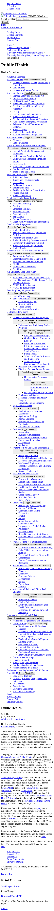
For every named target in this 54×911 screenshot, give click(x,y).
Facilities (17, 269)
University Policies (15, 93)
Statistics (22, 586)
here (3, 846)
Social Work (24, 500)
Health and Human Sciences (25, 473)
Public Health (30, 353)
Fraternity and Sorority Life (25, 237)
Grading (16, 206)
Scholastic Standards (22, 209)
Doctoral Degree (26, 642)
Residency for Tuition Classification (29, 190)
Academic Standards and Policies (22, 198)
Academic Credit (20, 214)
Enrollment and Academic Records (28, 665)
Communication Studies (29, 510)
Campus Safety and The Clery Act (28, 96)
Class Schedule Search (11, 27)
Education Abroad (21, 298)
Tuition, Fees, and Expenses (25, 662)
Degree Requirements (22, 219)
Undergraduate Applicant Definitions (29, 156)
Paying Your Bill (20, 193)
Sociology (23, 539)
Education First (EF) (27, 301)
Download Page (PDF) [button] (11, 896)
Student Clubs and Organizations (28, 245)
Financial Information (16, 174)
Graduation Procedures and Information (31, 222)
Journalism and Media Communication (28, 522)
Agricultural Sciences (22, 405)
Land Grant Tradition (22, 676)
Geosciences (24, 557)
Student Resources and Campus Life (29, 259)
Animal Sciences (26, 419)
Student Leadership (21, 230)
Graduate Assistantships (23, 657)
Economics (23, 513)
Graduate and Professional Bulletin (23, 615)
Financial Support (21, 660)
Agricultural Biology (27, 416)
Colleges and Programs (17, 50)
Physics (21, 581)
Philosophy (23, 529)
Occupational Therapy (28, 495)
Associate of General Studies (31, 366)
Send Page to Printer (10, 886)
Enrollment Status (21, 187)
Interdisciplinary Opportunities (21, 290)
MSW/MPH (32, 788)
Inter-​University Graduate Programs (34, 655)
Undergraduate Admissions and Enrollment (26, 145)
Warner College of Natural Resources (30, 542)
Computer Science (26, 576)
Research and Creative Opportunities (29, 232)
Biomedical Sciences (27, 599)
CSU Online (18, 182)
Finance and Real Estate (29, 440)
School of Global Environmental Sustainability (37, 362)
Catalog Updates (20, 143)
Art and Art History (27, 508)
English (21, 516)
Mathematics (24, 579)
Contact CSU (13, 854)
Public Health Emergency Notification (30, 121)
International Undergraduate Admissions (31, 166)
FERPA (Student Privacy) (24, 101)
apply (38, 808)
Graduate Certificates (28, 644)
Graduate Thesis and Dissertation (33, 649)
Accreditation (19, 686)
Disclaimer (12, 856)
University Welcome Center (25, 90)
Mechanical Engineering (29, 463)
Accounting (23, 432)
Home (10, 45)
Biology (22, 571)
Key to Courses (14, 696)
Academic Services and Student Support (25, 250)
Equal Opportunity (15, 859)
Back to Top (6, 874)
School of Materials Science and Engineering (37, 357)
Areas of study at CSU (11, 777)
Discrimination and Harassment (27, 114)
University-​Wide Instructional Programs (31, 317)
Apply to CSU (13, 851)
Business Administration (29, 435)
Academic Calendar (16, 77)
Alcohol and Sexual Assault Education (30, 119)
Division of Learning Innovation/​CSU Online (27, 670)
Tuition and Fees (20, 177)
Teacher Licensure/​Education (26, 309)
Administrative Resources (24, 266)
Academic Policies (21, 211)
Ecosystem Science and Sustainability (35, 547)
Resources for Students (23, 256)
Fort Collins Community (24, 691)
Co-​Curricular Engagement (19, 224)
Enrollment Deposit (21, 169)
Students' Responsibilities (24, 132)
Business (17, 429)
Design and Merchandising (30, 482)
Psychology (23, 584)
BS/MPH (28, 793)
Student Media (19, 248)
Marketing (23, 445)
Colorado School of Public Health (16, 757)
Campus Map (19, 87)
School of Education (27, 497)
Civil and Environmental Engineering (35, 458)
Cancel (4, 908)
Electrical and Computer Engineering (35, 460)
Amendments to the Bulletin (25, 667)
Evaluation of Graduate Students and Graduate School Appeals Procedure (35, 632)
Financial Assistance (22, 195)
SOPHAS (13, 818)
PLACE (16, 264)
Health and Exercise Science (31, 487)
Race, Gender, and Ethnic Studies (33, 534)
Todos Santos (24, 306)
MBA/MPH (26, 790)
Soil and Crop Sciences (29, 426)
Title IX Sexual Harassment (25, 116)
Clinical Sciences (26, 602)
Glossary (17, 140)
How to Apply (19, 164)
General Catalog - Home (18, 47)
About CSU (12, 673)
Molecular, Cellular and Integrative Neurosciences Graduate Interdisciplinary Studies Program (36, 347)
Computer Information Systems (32, 437)
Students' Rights (20, 129)
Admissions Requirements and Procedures (32, 620)
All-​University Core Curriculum (21, 272)
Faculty (10, 694)
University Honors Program (31, 403)
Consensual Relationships (24, 98)
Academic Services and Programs (28, 261)
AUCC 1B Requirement (24, 288)
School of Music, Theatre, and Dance (35, 536)
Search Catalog (8, 19)
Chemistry (23, 573)
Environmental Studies (28, 395)
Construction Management (30, 479)
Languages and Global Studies (32, 526)
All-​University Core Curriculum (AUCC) (31, 277)
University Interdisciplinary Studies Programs (27, 55)
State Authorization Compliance (27, 134)
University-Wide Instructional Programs (25, 52)
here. (43, 836)
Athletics (17, 235)
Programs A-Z (13, 37)
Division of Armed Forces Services (34, 369)
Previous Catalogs (15, 702)
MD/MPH (6, 790)
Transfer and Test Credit (24, 171)
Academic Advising (22, 203)
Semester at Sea (25, 304)
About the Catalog (15, 137)
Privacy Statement (15, 862)
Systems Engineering (28, 471)
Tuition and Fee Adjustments (26, 180)
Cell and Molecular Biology (37, 335)
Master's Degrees (26, 636)
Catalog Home (13, 8)
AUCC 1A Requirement (24, 285)
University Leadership (23, 689)
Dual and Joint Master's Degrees (33, 639)
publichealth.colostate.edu (13, 719)
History (21, 518)
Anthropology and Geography (32, 505)
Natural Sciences (20, 565)
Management (24, 442)
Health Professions (21, 296)
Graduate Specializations (29, 647)
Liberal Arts (18, 502)
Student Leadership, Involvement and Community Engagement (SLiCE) (30, 241)
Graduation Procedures (28, 652)
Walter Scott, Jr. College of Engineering (31, 448)
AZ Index (11, 6)
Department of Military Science (38, 392)
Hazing (16, 111)
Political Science (25, 531)
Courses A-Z (13, 40)
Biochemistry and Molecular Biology (35, 568)
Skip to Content (14, 3)
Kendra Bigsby (8, 726)
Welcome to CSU (15, 79)
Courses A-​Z (13, 699)
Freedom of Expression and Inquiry (29, 103)
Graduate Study (20, 623)
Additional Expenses (22, 185)
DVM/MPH (7, 788)
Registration (18, 216)
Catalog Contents (15, 35)
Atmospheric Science (28, 455)
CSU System (18, 683)
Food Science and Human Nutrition (34, 484)
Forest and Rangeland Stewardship (34, 555)
